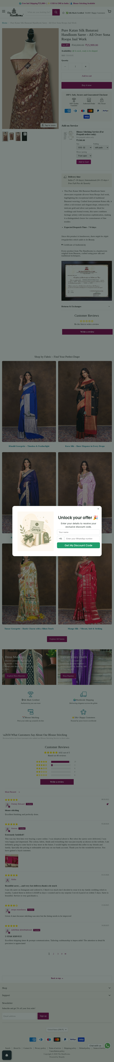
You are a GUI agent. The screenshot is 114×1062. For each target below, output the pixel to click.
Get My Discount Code (78, 545)
